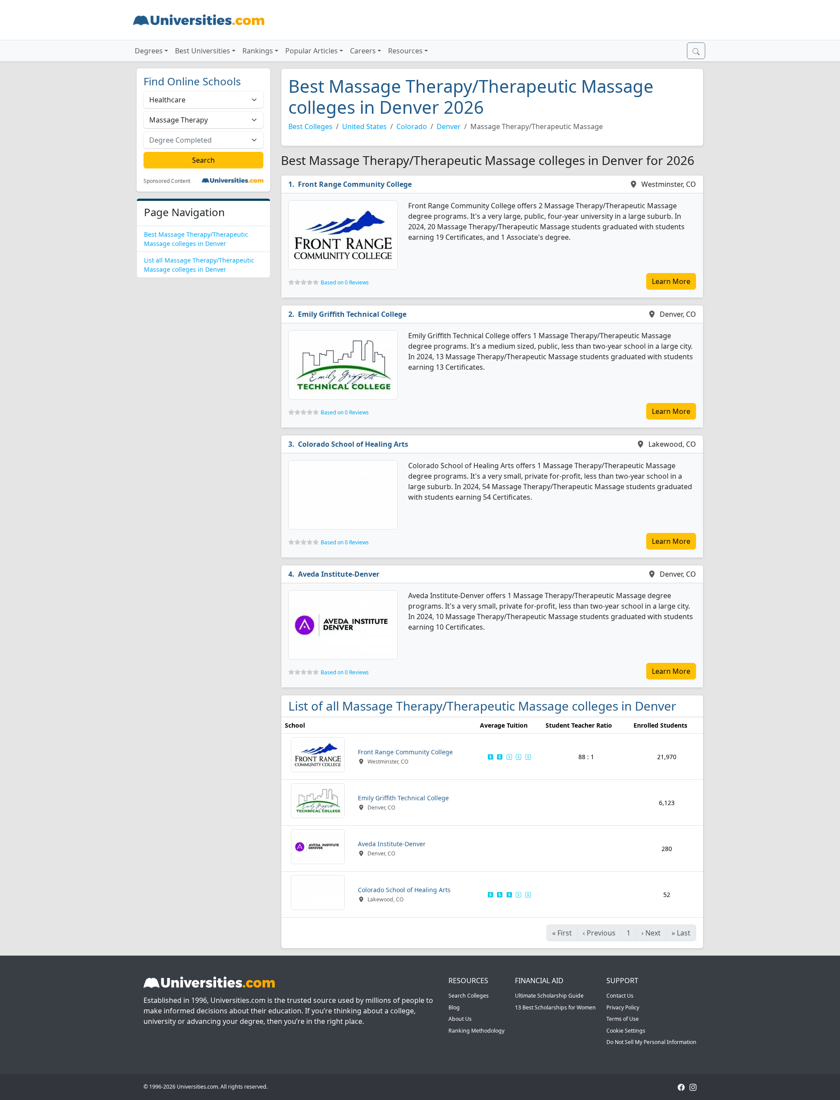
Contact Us (620, 995)
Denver (449, 126)
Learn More (671, 281)
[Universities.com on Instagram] (693, 1086)
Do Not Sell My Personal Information (651, 1042)
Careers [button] (363, 51)
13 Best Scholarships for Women (555, 1007)
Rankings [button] (257, 51)
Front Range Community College (355, 184)
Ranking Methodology (476, 1030)
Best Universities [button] (202, 51)
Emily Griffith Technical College (352, 314)
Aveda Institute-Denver (338, 574)
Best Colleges (310, 126)
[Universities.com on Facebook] (681, 1086)
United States (364, 126)
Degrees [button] (149, 51)
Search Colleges (468, 995)
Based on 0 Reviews (345, 282)
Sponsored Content (167, 181)
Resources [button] (405, 51)
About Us (460, 1019)
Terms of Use (622, 1019)
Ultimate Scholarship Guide (549, 995)
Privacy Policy (622, 1007)
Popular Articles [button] (311, 51)
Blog (454, 1007)
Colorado (411, 126)
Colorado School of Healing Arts (353, 444)
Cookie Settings (625, 1030)
